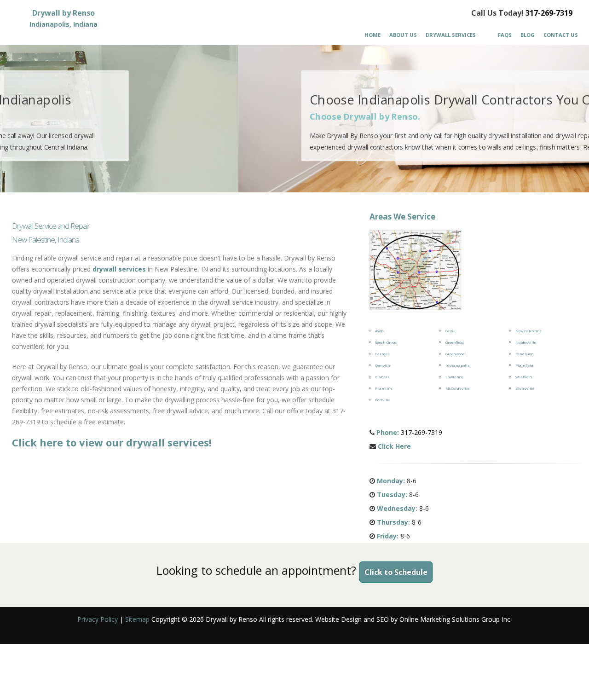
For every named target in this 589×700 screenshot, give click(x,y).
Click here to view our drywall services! (112, 442)
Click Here (394, 446)
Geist (450, 330)
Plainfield (524, 365)
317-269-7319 (548, 13)
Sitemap (137, 619)
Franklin (383, 388)
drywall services (119, 269)
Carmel (382, 353)
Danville (383, 365)
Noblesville (525, 342)
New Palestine (528, 330)
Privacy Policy (97, 619)
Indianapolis (457, 365)
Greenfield (454, 342)
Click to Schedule (395, 572)
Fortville (382, 399)
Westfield (523, 376)
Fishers (382, 376)
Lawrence (454, 376)
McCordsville (457, 388)
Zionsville (524, 388)
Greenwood (455, 353)
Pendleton (524, 353)
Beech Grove (385, 342)
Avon (379, 330)
